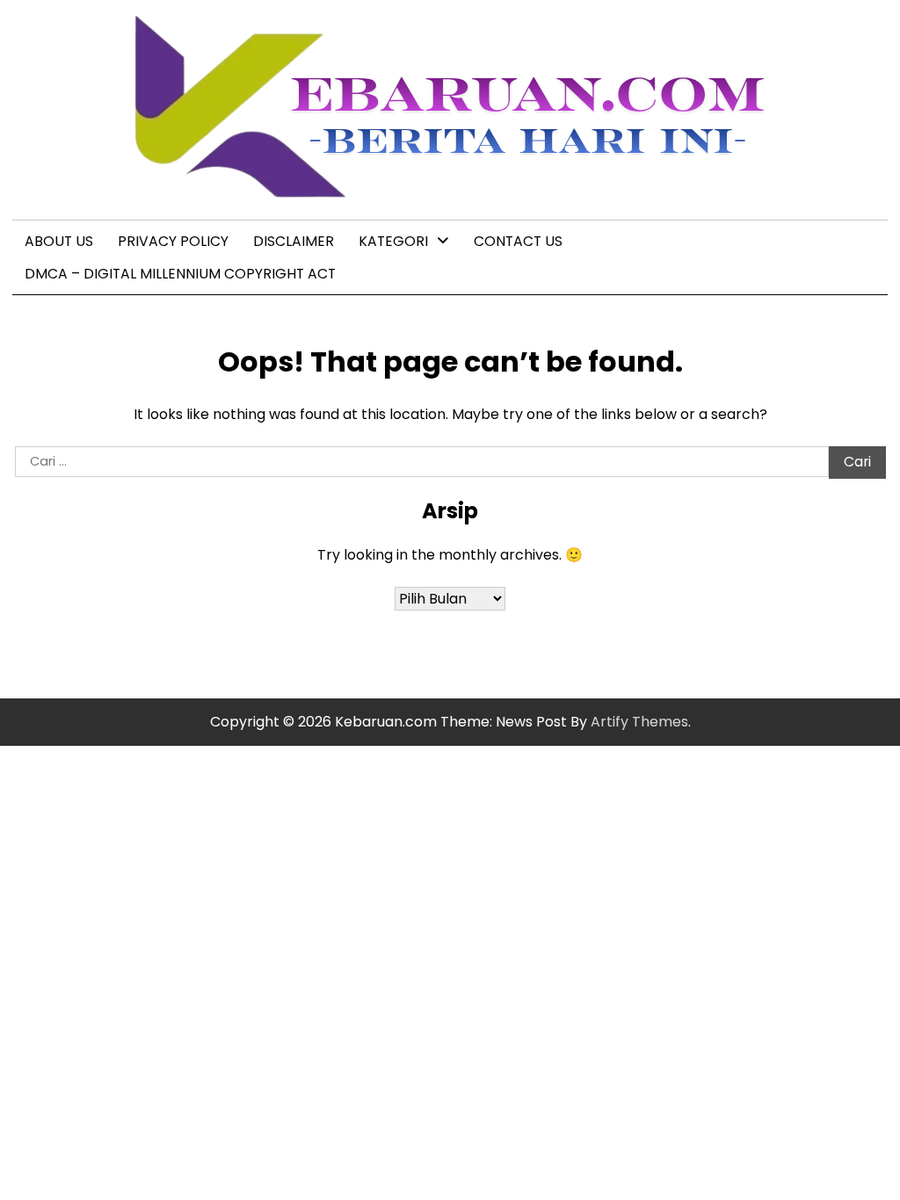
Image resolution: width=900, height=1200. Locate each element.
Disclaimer (293, 241)
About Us (59, 241)
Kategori (393, 241)
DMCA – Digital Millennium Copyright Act (180, 274)
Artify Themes (639, 722)
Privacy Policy (173, 241)
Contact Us (518, 241)
